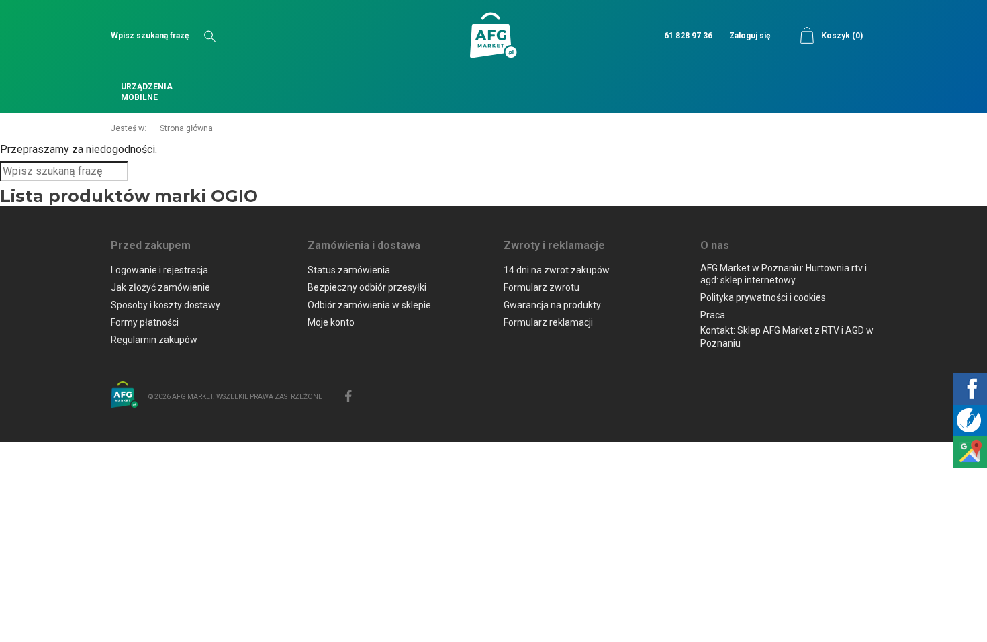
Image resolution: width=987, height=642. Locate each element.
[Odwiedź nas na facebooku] (348, 395)
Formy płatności (145, 322)
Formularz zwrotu (541, 287)
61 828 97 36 (688, 35)
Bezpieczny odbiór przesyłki (367, 287)
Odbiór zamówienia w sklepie (369, 305)
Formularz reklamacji (548, 322)
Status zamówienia (349, 270)
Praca (712, 315)
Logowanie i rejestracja (159, 270)
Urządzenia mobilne (147, 92)
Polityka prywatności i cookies (763, 297)
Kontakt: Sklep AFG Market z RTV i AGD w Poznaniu (787, 336)
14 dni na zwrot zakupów (557, 270)
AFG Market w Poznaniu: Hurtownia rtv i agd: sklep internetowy (783, 274)
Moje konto (331, 322)
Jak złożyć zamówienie (160, 287)
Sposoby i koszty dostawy (165, 305)
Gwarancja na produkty (552, 305)
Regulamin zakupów (154, 339)
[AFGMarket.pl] (493, 35)
